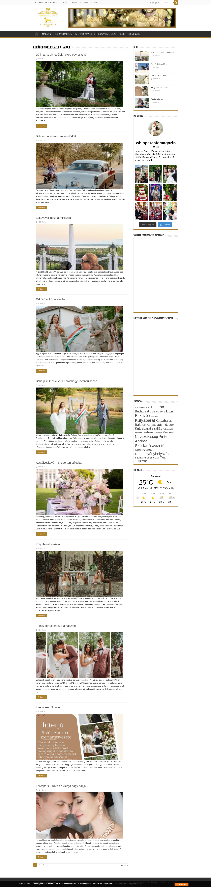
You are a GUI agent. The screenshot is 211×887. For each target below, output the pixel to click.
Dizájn (170, 411)
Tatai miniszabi (157, 99)
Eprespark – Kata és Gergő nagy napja (61, 786)
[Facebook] (150, 2)
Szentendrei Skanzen (147, 457)
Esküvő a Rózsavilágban (51, 299)
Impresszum (95, 3)
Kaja (150, 416)
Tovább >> (41, 126)
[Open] (141, 174)
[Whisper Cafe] (48, 17)
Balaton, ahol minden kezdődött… (57, 136)
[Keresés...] (176, 2)
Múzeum (169, 432)
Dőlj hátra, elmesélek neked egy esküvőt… (63, 54)
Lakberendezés (152, 432)
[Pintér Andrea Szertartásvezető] (122, 17)
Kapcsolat (84, 3)
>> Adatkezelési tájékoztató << (128, 884)
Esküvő (141, 415)
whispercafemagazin (141, 168)
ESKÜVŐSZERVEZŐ (107, 34)
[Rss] (148, 2)
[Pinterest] (153, 2)
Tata (162, 457)
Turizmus (141, 460)
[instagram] (156, 2)
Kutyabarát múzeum (161, 425)
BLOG (122, 34)
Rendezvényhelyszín (152, 454)
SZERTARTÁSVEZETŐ (85, 34)
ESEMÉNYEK (134, 34)
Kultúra (155, 416)
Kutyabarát (145, 420)
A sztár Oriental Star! (159, 64)
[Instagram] (146, 181)
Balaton (157, 407)
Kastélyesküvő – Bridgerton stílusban (59, 462)
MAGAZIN (46, 34)
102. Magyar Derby (159, 76)
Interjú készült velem (49, 707)
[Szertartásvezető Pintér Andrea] (159, 2)
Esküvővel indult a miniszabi (53, 217)
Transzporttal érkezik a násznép (56, 625)
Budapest (142, 411)
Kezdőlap (65, 3)
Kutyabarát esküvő (48, 544)
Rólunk (75, 3)
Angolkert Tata (142, 407)
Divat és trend (157, 411)
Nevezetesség (146, 437)
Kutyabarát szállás (148, 428)
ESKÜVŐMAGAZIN (63, 34)
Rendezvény (143, 450)
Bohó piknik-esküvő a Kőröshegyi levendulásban (66, 381)
